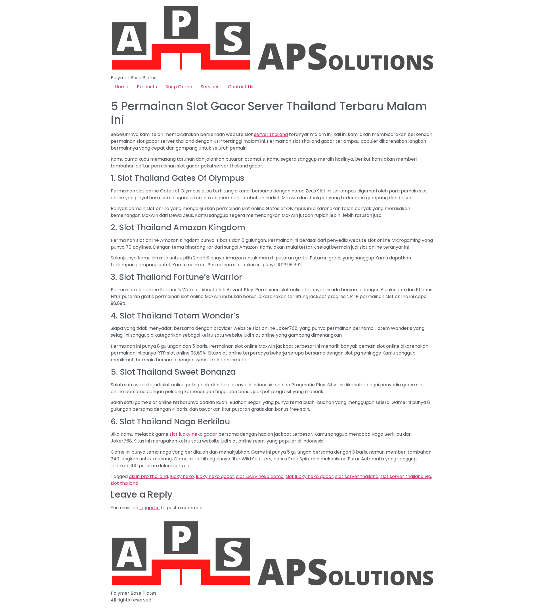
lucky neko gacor (215, 476)
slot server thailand (356, 476)
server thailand (271, 134)
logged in (149, 507)
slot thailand (124, 483)
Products (147, 86)
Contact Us (240, 86)
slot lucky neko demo (260, 476)
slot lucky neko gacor (193, 434)
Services (210, 86)
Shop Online (178, 86)
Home (121, 86)
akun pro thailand (148, 476)
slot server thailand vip (405, 476)
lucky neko (182, 476)
